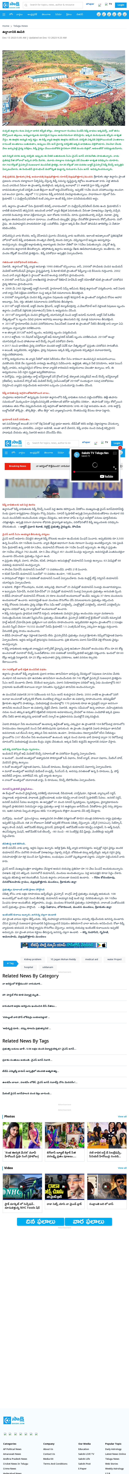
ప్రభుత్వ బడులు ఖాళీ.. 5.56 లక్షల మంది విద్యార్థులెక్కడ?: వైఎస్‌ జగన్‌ (62, 1049)
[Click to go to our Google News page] (125, 14)
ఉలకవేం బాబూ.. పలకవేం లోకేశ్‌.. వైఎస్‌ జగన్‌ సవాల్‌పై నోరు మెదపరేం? (63, 1082)
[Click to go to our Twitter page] (109, 14)
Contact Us (49, 1454)
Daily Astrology (113, 1449)
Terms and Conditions (55, 1464)
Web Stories (111, 1464)
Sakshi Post (84, 1464)
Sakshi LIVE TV (86, 1454)
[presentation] (7, 1135)
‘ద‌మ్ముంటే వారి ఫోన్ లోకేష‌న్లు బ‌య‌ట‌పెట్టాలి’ (62, 1017)
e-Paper (82, 1469)
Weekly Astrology (114, 1469)
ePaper (90, 4)
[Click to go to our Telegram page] (31, 1434)
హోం (11, 14)
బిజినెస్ (80, 14)
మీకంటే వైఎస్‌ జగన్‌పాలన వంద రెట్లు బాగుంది (62, 1093)
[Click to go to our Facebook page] (99, 14)
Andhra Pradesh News (15, 1459)
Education (83, 1449)
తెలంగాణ (46, 14)
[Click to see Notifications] (99, 5)
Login (121, 5)
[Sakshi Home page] (11, 5)
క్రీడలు (69, 14)
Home (5, 26)
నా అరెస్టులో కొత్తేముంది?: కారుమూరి (63, 984)
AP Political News (12, 1449)
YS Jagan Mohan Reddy (63, 959)
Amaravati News (12, 1454)
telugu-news (20, 26)
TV (110, 4)
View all (122, 1117)
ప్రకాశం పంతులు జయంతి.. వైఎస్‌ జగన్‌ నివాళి (64, 1060)
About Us (48, 1449)
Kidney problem (32, 959)
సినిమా (58, 14)
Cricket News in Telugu (15, 1464)
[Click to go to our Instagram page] (114, 14)
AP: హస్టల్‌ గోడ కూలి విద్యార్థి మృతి (62, 995)
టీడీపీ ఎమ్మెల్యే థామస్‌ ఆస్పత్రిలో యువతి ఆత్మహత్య (63, 1071)
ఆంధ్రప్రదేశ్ (32, 14)
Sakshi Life (84, 1459)
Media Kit (48, 1459)
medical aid (91, 959)
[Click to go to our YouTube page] (119, 14)
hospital (28, 967)
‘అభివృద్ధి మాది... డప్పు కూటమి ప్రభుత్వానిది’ (63, 1028)
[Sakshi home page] (13, 1420)
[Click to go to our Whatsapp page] (104, 14)
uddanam (47, 967)
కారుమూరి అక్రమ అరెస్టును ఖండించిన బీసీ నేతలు (62, 1006)
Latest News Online (115, 1454)
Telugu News (112, 1459)
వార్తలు (19, 14)
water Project (114, 959)
